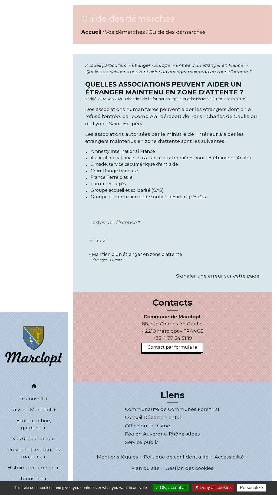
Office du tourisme (147, 425)
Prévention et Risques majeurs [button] (34, 453)
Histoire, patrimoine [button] (32, 467)
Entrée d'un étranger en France (210, 65)
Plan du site (145, 468)
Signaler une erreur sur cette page (217, 276)
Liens (172, 395)
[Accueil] (34, 345)
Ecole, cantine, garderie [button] (34, 424)
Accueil (91, 32)
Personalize (251, 487)
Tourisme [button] (32, 478)
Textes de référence (113, 222)
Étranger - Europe (151, 65)
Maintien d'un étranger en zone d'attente (137, 254)
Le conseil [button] (31, 398)
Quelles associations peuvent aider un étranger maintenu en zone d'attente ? (168, 71)
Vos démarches (125, 32)
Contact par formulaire (172, 347)
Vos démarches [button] (31, 438)
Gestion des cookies (189, 468)
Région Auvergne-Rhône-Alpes (162, 434)
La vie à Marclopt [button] (32, 409)
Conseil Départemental (153, 417)
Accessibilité (229, 457)
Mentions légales (117, 457)
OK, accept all (173, 487)
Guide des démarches (177, 32)
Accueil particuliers (106, 65)
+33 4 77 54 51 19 (172, 338)
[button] (34, 387)
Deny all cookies (215, 487)
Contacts (172, 303)
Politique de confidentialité (176, 457)
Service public (142, 442)
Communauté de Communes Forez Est (172, 409)
